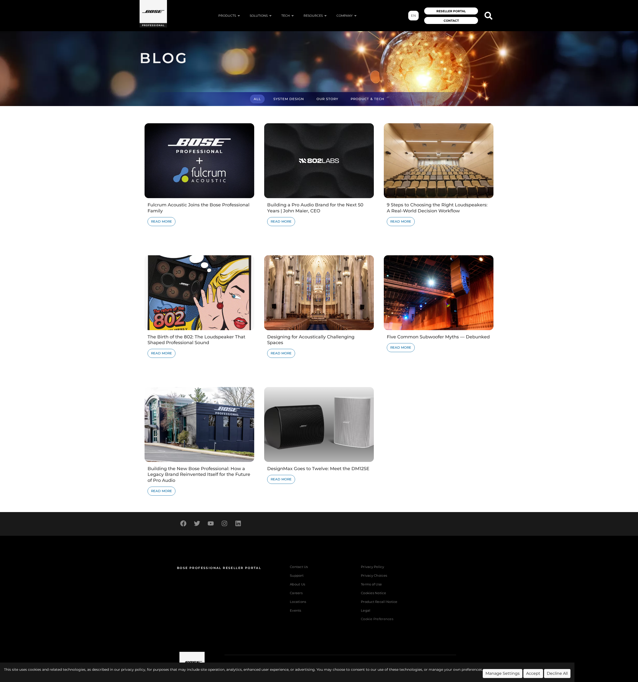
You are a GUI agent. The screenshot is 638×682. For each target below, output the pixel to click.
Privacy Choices (374, 575)
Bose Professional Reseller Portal (219, 568)
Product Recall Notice (379, 602)
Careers (296, 593)
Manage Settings (502, 673)
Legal (365, 610)
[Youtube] (210, 523)
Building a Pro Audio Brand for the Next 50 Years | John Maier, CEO (315, 207)
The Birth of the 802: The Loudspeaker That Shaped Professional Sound (196, 339)
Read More (161, 221)
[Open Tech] (292, 15)
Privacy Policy (372, 567)
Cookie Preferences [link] (377, 619)
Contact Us (299, 567)
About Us (297, 584)
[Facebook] (183, 523)
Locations (298, 602)
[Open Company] (355, 15)
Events (295, 610)
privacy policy (133, 669)
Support (297, 575)
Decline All (557, 673)
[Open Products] (238, 15)
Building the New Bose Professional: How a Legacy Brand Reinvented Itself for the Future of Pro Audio (199, 474)
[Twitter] (197, 523)
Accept (533, 673)
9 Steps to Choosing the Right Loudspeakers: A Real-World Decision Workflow (437, 207)
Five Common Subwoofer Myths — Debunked (438, 337)
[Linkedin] (238, 523)
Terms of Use (371, 584)
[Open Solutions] (270, 15)
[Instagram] (224, 523)
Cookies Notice (373, 593)
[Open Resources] (325, 15)
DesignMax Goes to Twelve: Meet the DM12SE (318, 468)
